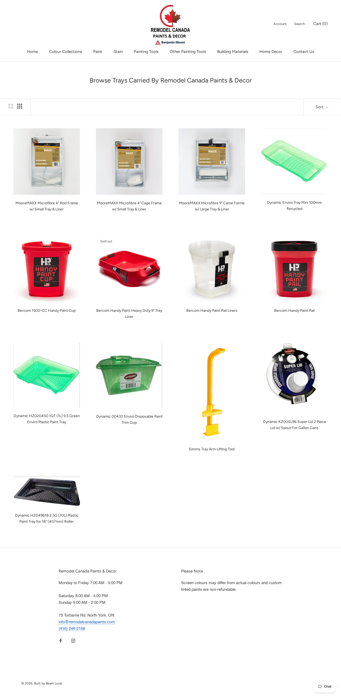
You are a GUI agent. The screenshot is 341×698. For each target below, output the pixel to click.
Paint (97, 51)
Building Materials (232, 51)
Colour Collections (65, 51)
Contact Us (303, 51)
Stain (118, 51)
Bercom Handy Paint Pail (294, 310)
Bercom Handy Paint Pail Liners (212, 310)
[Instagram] (73, 641)
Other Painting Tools (188, 51)
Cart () (320, 23)
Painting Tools (146, 51)
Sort (320, 107)
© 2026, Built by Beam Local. (42, 683)
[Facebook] (61, 641)
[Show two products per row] (10, 106)
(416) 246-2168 (72, 629)
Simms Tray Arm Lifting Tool (212, 449)
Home (32, 51)
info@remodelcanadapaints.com (87, 622)
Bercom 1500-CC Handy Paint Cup (47, 310)
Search (299, 24)
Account (280, 24)
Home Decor (270, 51)
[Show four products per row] (19, 106)
